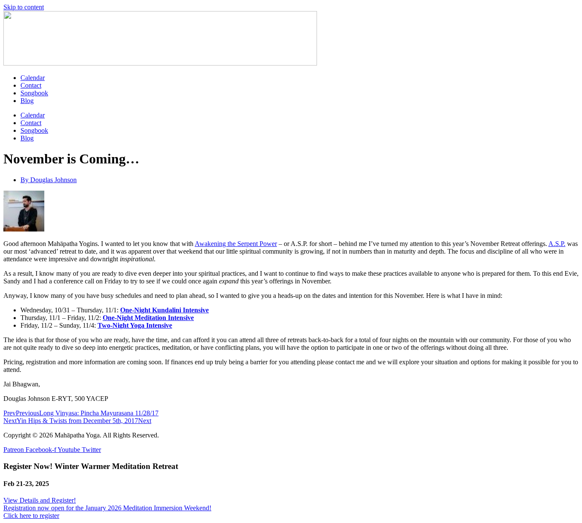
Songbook (34, 93)
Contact (30, 85)
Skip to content (23, 7)
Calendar (32, 77)
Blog (27, 100)
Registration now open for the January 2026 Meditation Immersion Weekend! (107, 508)
